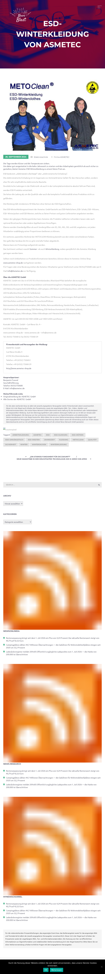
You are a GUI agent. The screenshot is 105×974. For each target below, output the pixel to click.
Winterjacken (39, 444)
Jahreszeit (49, 440)
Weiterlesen (56, 970)
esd (48, 435)
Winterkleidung (52, 249)
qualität (92, 440)
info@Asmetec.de (15, 271)
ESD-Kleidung (60, 435)
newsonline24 (11, 631)
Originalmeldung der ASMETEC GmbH (19, 396)
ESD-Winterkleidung (35, 169)
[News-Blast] (20, 13)
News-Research (12, 764)
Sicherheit (10, 444)
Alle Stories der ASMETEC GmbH (17, 399)
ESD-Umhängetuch (14, 440)
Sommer (33, 249)
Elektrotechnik (41, 157)
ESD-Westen (34, 440)
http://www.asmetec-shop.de (18, 368)
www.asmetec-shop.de (13, 262)
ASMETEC (37, 435)
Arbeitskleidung (20, 435)
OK (46, 970)
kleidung (63, 440)
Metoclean (78, 440)
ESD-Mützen (77, 435)
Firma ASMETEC (61, 157)
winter (23, 444)
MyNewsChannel (12, 897)
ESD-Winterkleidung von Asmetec (52, 34)
